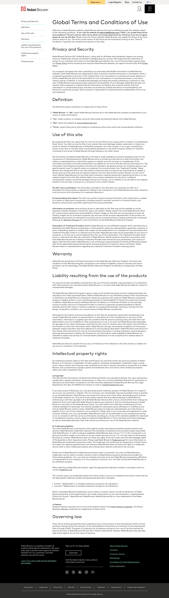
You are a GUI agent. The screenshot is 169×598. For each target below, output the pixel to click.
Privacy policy (28, 587)
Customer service (117, 554)
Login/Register (115, 2)
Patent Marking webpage (121, 507)
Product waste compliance (136, 587)
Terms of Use (57, 587)
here (76, 266)
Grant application (117, 566)
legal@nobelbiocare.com (112, 385)
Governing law (27, 61)
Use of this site (27, 33)
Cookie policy (43, 587)
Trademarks (101, 587)
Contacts (114, 550)
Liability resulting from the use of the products (31, 46)
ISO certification (85, 587)
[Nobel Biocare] (31, 8)
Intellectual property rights (29, 54)
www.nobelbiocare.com (87, 123)
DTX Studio (115, 558)
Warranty (25, 39)
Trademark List (118, 440)
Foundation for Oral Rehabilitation (125, 562)
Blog (127, 2)
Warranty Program (71, 220)
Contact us (137, 2)
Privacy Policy (61, 63)
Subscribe (73, 553)
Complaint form (116, 587)
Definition (25, 27)
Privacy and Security (29, 21)
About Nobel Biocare (119, 546)
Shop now (95, 2)
